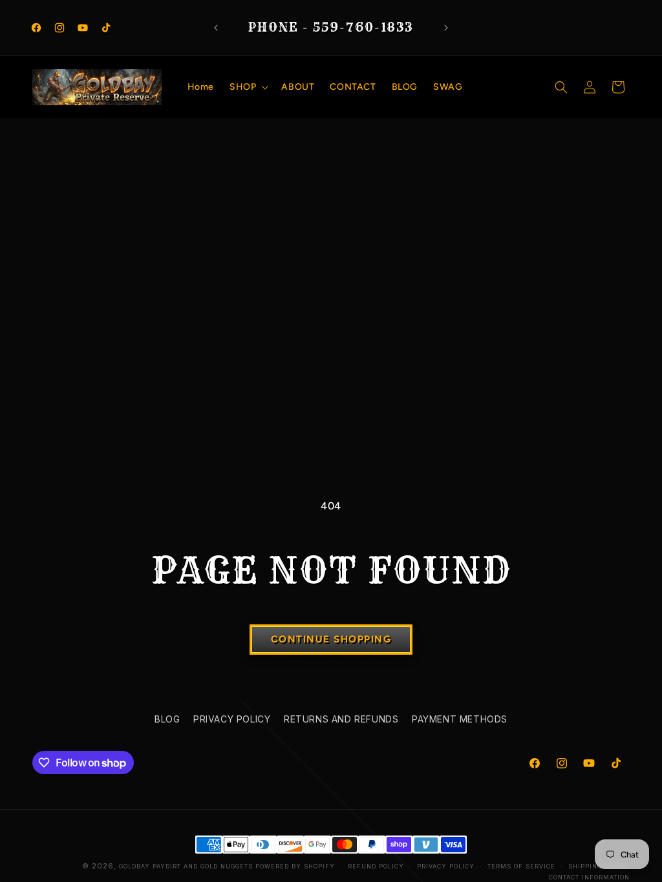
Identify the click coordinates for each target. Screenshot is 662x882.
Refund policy (376, 866)
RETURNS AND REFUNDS (341, 718)
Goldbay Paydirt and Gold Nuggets (186, 866)
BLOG (167, 718)
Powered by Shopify (295, 866)
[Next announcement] (446, 27)
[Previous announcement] (216, 27)
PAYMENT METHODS (459, 718)
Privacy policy (446, 866)
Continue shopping (331, 639)
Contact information (589, 877)
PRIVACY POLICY (231, 718)
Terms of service (521, 866)
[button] (247, 87)
